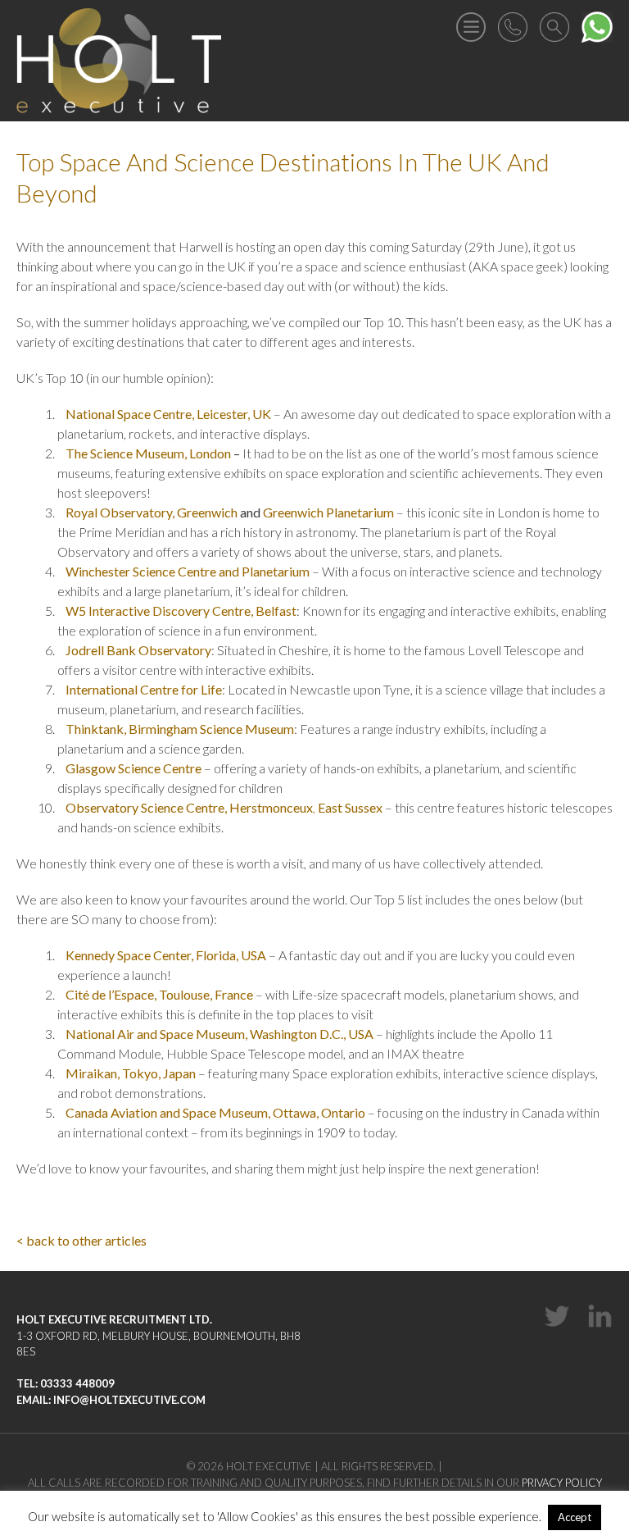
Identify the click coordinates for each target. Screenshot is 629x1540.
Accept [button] (574, 1517)
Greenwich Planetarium (328, 512)
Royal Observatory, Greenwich (152, 512)
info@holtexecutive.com (129, 1399)
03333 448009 (77, 1383)
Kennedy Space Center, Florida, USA (166, 955)
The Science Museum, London (148, 453)
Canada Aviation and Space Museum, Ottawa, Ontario (215, 1112)
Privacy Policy (562, 1482)
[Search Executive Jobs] (554, 25)
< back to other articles (81, 1240)
